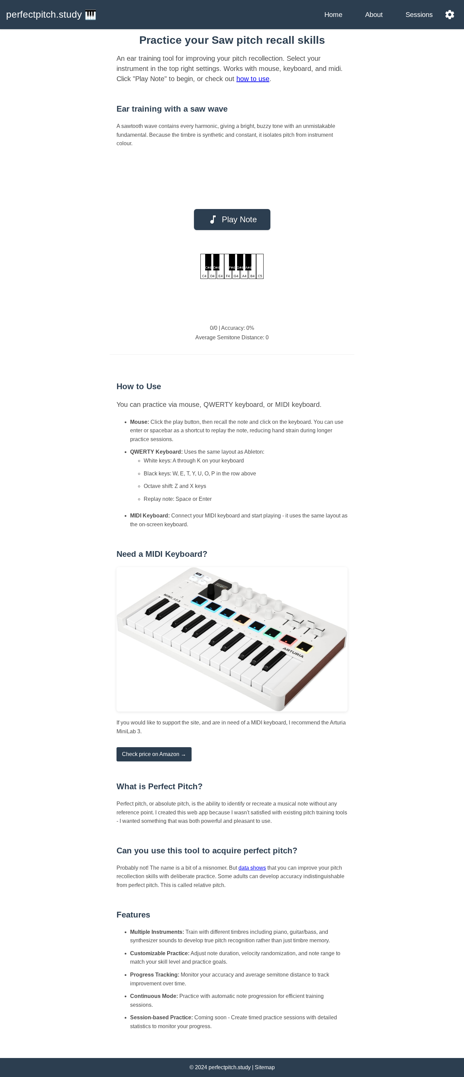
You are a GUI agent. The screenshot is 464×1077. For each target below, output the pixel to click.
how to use (252, 78)
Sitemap (265, 1067)
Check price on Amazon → (154, 754)
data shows (252, 868)
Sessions (419, 14)
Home (333, 14)
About (374, 14)
